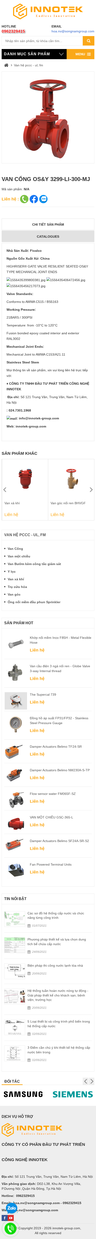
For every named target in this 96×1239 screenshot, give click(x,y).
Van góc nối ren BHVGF (22, 503)
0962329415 (13, 31)
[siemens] (23, 1094)
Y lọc (12, 571)
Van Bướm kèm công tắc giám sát (34, 564)
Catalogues (48, 236)
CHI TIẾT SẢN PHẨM (48, 224)
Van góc (14, 594)
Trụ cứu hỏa (17, 587)
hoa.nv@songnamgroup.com (72, 31)
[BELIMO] (72, 1094)
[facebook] (5, 1218)
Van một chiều (19, 556)
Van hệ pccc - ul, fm (28, 65)
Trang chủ (6, 65)
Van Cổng (15, 548)
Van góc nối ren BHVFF (68, 503)
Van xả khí (16, 579)
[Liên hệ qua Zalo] (11, 1208)
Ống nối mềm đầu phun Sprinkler (34, 602)
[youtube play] (11, 1218)
